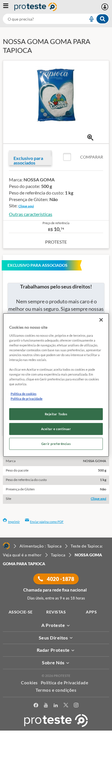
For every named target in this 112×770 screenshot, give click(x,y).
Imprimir (14, 522)
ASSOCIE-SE (21, 611)
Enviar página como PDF (46, 522)
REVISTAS (56, 611)
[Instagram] (76, 706)
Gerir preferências (56, 444)
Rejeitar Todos (56, 414)
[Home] (6, 545)
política (56, 757)
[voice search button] (89, 18)
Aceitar (56, 766)
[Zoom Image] (90, 137)
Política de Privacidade (64, 682)
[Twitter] (65, 706)
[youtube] (46, 706)
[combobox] (56, 19)
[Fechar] (101, 320)
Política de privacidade (27, 398)
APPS (91, 611)
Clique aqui (26, 206)
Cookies (29, 682)
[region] (56, 385)
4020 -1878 (60, 579)
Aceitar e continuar (56, 429)
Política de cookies (23, 394)
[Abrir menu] (8, 7)
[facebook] (36, 706)
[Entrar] (105, 7)
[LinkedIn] (55, 706)
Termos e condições (56, 690)
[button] (83, 157)
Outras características (30, 214)
